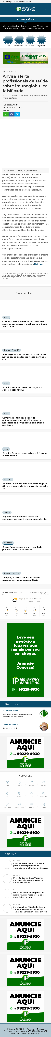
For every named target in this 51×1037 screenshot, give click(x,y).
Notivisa (38, 264)
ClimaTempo (44, 594)
